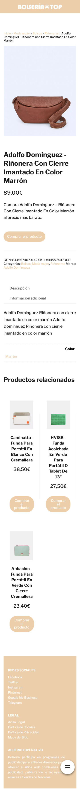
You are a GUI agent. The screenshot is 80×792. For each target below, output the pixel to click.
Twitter (13, 682)
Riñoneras (52, 33)
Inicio (7, 33)
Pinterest (15, 692)
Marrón (11, 356)
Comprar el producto (24, 236)
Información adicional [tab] (28, 298)
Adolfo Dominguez (17, 267)
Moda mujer (22, 33)
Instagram (15, 687)
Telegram (15, 702)
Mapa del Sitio (18, 737)
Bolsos (37, 33)
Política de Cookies (21, 727)
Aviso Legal (16, 722)
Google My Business (22, 697)
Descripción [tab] (20, 288)
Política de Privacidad (23, 732)
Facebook (15, 677)
